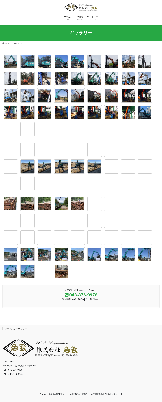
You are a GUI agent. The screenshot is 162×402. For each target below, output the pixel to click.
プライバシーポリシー (16, 328)
